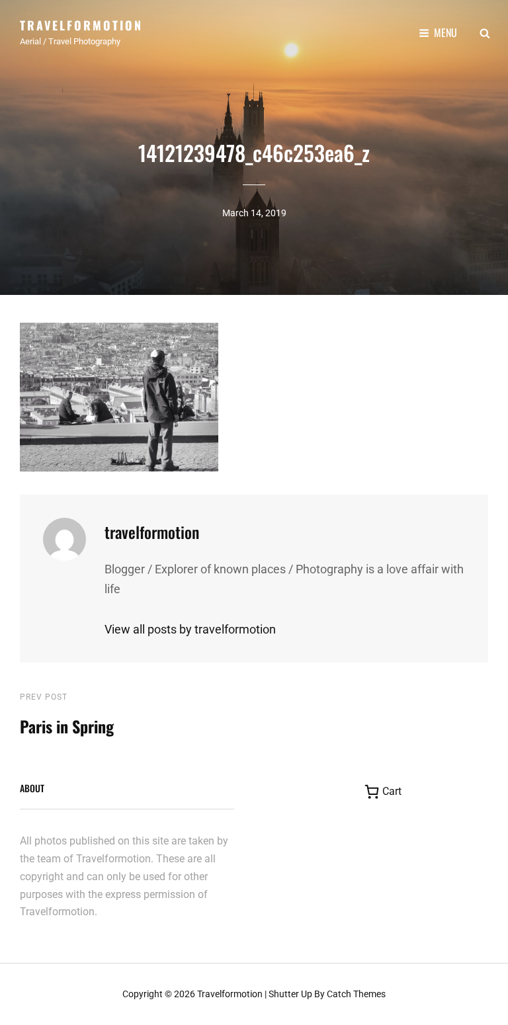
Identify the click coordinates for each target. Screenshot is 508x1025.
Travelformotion (81, 25)
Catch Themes (356, 994)
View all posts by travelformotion (190, 629)
